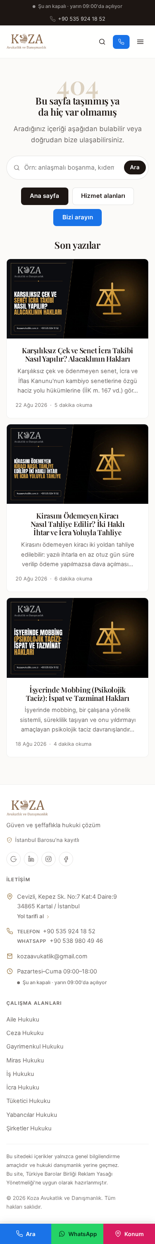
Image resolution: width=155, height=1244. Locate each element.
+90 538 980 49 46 (76, 940)
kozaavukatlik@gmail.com (52, 956)
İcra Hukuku (22, 1087)
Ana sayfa (44, 195)
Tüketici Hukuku (28, 1101)
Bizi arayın (77, 217)
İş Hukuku (20, 1074)
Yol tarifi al (30, 916)
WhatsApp (82, 1233)
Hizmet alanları (103, 195)
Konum (134, 1233)
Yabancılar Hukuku (31, 1114)
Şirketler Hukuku (29, 1128)
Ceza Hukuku (25, 1033)
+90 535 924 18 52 (81, 18)
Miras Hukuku (25, 1060)
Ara (135, 167)
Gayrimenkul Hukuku (35, 1046)
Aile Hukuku (22, 1019)
